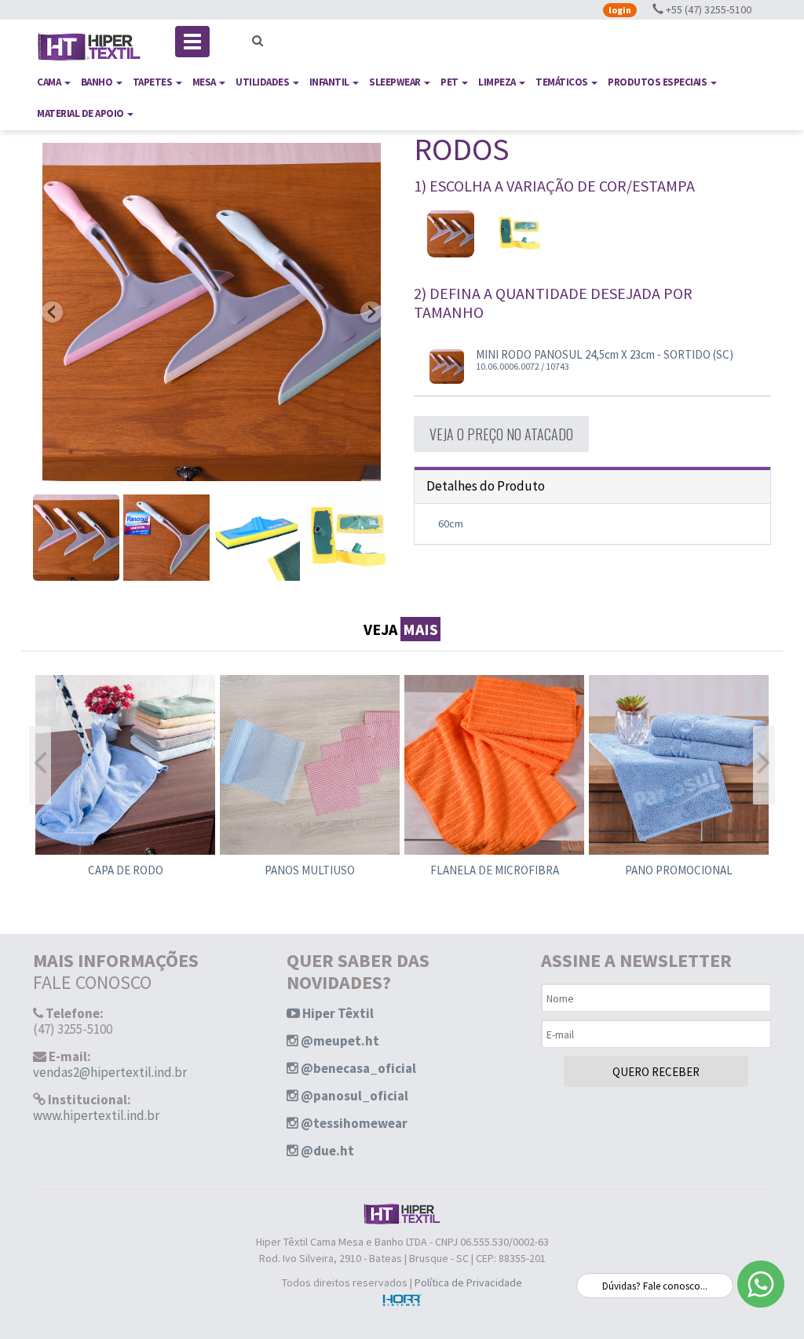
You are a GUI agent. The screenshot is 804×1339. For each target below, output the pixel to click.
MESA (205, 82)
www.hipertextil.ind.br (96, 1115)
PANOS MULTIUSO (310, 870)
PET (450, 82)
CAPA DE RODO (125, 870)
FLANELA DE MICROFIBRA (494, 870)
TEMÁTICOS (562, 82)
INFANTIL (330, 82)
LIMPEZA (497, 82)
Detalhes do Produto (485, 485)
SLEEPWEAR (395, 82)
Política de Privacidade (468, 1282)
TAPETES (153, 82)
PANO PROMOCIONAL (679, 870)
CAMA (50, 82)
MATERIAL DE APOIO (81, 113)
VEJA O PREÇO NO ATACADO (501, 434)
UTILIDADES (263, 82)
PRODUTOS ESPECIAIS (658, 82)
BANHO (98, 82)
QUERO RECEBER (656, 1071)
